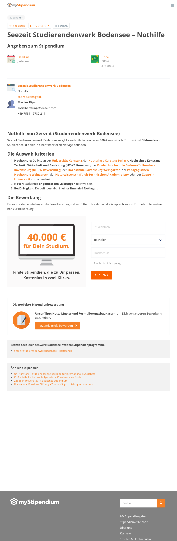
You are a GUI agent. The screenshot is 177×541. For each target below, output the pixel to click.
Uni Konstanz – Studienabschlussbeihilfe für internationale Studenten (55, 373)
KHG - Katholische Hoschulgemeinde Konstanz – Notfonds (47, 377)
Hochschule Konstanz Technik (108, 160)
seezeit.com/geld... (30, 97)
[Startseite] (34, 501)
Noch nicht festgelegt (108, 263)
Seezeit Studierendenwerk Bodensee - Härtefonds (43, 350)
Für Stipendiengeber (133, 516)
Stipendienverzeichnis (134, 522)
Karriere (125, 533)
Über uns (126, 528)
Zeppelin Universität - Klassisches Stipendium (40, 380)
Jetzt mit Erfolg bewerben (56, 326)
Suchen (100, 275)
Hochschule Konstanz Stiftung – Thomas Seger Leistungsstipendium (53, 384)
